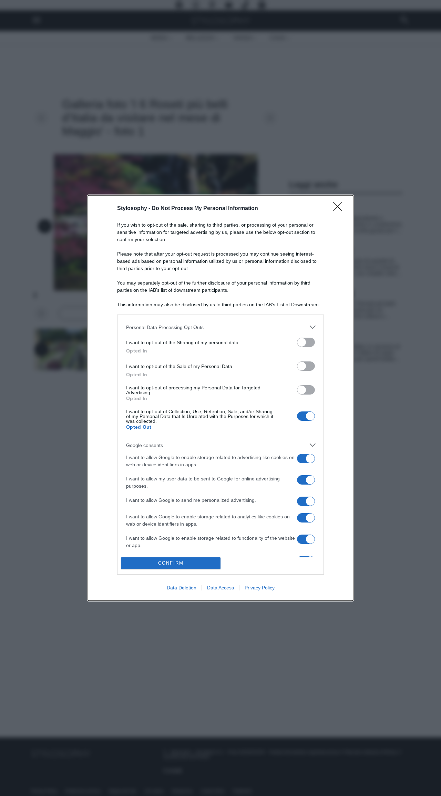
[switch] (306, 342)
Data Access (220, 587)
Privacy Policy (260, 587)
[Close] (339, 208)
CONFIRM (171, 563)
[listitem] (220, 327)
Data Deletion (181, 587)
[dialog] (220, 397)
